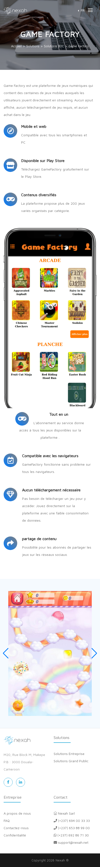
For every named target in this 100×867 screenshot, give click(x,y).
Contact (60, 797)
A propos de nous (17, 813)
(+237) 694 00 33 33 (73, 820)
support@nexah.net (72, 842)
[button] (81, 10)
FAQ (7, 820)
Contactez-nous (16, 828)
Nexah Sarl (66, 813)
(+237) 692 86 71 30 (73, 835)
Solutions (61, 737)
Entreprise (13, 797)
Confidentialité (15, 835)
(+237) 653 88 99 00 (73, 828)
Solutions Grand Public (71, 761)
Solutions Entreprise (69, 754)
